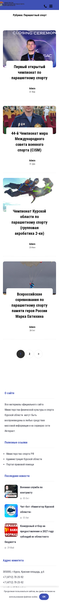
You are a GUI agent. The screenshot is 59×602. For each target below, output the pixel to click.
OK (44, 597)
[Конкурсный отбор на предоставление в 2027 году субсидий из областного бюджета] (11, 530)
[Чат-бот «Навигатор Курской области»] (11, 510)
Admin (32, 88)
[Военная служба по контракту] (11, 491)
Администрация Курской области (24, 459)
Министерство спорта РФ (20, 453)
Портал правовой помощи (20, 464)
